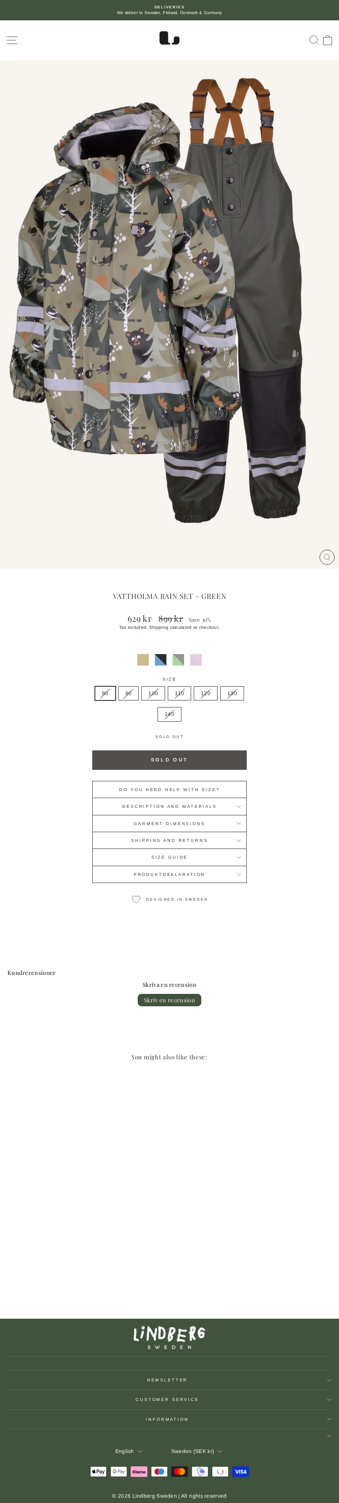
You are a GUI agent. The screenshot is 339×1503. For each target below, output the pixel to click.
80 (105, 693)
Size (169, 679)
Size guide (169, 857)
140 (169, 714)
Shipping (158, 627)
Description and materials (169, 806)
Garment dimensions (169, 823)
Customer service (167, 1399)
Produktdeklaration (170, 874)
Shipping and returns (169, 840)
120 (206, 693)
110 (179, 693)
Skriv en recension (169, 1000)
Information (167, 1419)
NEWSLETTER (167, 1379)
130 (232, 693)
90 (128, 693)
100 (153, 693)
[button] (143, 660)
